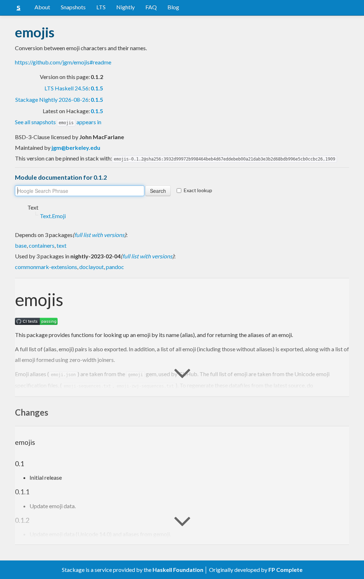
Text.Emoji (53, 215)
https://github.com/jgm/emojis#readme (63, 62)
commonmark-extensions (46, 266)
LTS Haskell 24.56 (66, 88)
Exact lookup (198, 190)
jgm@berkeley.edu (76, 147)
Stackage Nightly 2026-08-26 (52, 99)
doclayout (91, 266)
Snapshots (73, 7)
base (21, 245)
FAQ (151, 7)
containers (41, 245)
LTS (101, 7)
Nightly (125, 7)
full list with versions (99, 234)
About (42, 7)
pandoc (115, 266)
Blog (173, 7)
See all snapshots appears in (58, 122)
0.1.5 (97, 88)
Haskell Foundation (177, 569)
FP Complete (285, 569)
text (61, 245)
